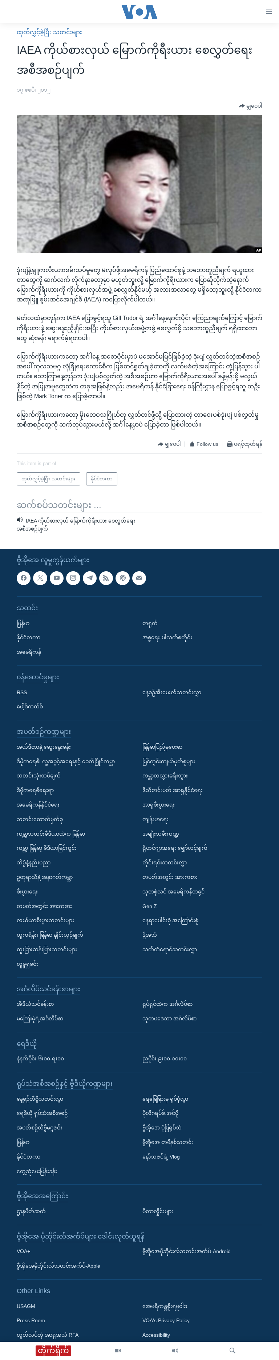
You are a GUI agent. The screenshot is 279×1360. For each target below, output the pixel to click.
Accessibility (156, 1335)
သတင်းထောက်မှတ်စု (40, 819)
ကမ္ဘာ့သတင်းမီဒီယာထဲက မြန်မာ (51, 833)
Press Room (31, 1320)
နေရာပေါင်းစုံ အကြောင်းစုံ (170, 920)
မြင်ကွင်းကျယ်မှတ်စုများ (168, 761)
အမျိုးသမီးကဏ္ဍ (160, 833)
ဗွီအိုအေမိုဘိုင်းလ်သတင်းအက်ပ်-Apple (58, 1266)
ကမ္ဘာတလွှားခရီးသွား (165, 776)
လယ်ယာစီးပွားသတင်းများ (45, 920)
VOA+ (23, 1251)
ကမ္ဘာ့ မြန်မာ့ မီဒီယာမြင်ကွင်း (47, 848)
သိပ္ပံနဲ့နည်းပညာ (33, 862)
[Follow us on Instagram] (73, 578)
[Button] (250, 106)
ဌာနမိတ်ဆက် (31, 1211)
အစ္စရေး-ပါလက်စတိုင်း (167, 637)
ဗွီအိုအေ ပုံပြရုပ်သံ (162, 1128)
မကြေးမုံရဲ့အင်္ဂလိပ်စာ (40, 1018)
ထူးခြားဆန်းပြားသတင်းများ (47, 949)
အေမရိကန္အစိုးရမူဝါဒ (164, 1306)
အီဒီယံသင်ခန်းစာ (35, 1004)
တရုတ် (150, 623)
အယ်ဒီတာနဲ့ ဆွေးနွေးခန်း (44, 747)
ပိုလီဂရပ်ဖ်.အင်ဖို (160, 1113)
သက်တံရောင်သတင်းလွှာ (169, 949)
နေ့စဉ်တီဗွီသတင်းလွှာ (40, 1098)
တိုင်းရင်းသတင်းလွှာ (164, 862)
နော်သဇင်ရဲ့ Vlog (161, 1157)
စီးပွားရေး (27, 892)
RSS (22, 692)
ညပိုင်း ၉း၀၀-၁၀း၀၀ (164, 1058)
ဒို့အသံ (149, 935)
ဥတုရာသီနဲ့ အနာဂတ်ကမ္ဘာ (45, 877)
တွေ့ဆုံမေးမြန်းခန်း (37, 1171)
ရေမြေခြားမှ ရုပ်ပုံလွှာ (165, 1098)
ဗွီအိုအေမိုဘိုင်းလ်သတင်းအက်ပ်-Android (186, 1251)
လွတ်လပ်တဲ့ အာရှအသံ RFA (47, 1335)
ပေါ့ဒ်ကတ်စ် (30, 706)
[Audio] (175, 1351)
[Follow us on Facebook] (24, 578)
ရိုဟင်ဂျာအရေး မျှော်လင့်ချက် (174, 848)
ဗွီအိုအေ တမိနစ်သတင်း (167, 1142)
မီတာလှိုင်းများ (157, 1211)
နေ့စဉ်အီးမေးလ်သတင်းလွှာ (171, 692)
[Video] (118, 1351)
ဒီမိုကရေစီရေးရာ (35, 790)
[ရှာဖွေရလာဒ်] (232, 1351)
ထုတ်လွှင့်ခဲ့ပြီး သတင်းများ (49, 32)
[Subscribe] (139, 578)
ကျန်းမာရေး (155, 819)
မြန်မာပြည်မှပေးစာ (162, 747)
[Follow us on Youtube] (57, 578)
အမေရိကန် (29, 652)
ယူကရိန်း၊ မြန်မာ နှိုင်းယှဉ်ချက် (50, 935)
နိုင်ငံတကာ (28, 637)
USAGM (26, 1306)
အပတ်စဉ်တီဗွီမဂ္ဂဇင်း (39, 1128)
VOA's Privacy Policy (166, 1320)
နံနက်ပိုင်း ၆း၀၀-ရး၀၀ (40, 1058)
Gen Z (149, 906)
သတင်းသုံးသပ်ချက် (39, 776)
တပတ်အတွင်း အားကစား (44, 906)
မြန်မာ (23, 623)
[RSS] (106, 578)
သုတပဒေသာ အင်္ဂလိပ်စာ (169, 1018)
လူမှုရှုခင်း (27, 964)
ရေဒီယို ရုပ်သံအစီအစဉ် (42, 1113)
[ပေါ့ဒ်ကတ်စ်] (122, 578)
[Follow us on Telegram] (90, 578)
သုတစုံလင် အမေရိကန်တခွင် (173, 892)
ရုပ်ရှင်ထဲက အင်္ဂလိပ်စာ (167, 1004)
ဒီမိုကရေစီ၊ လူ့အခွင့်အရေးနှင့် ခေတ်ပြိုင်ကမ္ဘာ (66, 761)
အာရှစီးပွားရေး (158, 805)
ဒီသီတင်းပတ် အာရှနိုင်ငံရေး (172, 790)
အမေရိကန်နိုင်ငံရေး (38, 805)
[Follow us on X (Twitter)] (40, 578)
